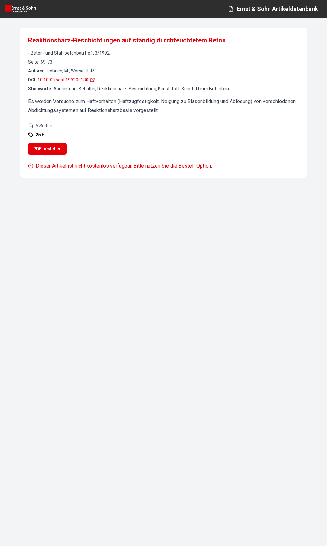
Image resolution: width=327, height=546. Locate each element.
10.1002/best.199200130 (62, 79)
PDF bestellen (47, 148)
